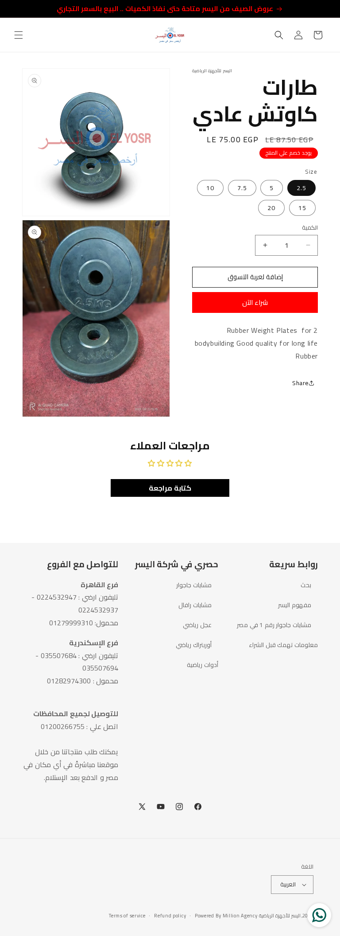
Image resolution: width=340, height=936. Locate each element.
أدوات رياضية (202, 665)
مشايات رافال (195, 605)
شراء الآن (255, 302)
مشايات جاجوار (194, 585)
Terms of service (127, 916)
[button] (18, 35)
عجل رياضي (197, 625)
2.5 (301, 188)
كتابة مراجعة (170, 488)
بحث (306, 585)
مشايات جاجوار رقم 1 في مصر (274, 625)
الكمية (310, 227)
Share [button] (300, 383)
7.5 (242, 188)
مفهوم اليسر (294, 605)
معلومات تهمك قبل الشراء (283, 645)
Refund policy (170, 916)
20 (271, 208)
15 (302, 208)
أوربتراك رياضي (194, 645)
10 (210, 188)
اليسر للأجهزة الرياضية (279, 915)
